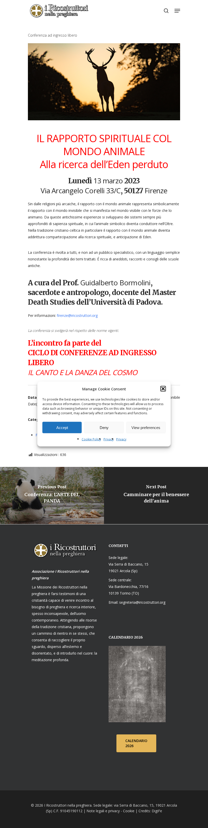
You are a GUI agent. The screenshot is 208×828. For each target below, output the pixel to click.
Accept (62, 427)
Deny (104, 427)
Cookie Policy (91, 439)
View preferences (145, 427)
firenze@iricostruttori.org (77, 315)
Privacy (108, 439)
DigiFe (156, 810)
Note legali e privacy (103, 810)
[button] (163, 388)
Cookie (128, 810)
